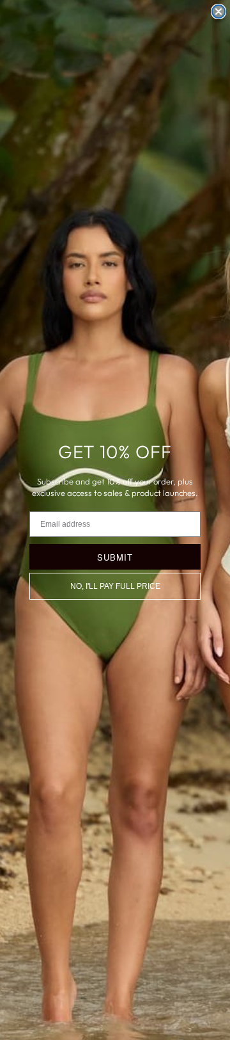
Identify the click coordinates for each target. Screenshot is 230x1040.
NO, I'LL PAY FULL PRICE (115, 586)
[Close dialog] (218, 11)
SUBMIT (115, 557)
